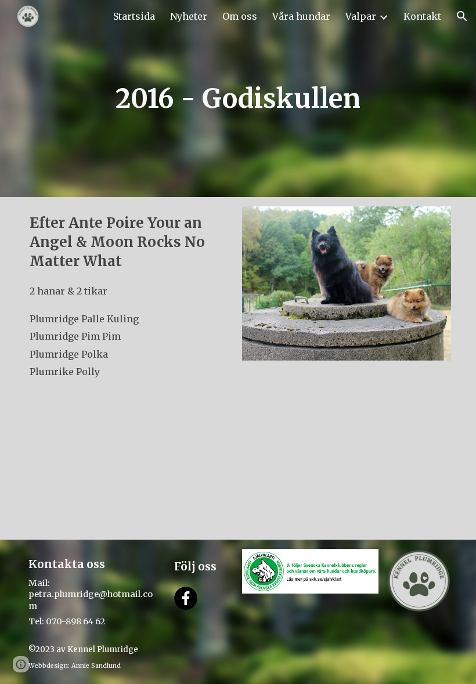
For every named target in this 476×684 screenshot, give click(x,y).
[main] (238, 98)
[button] (462, 16)
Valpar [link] (360, 16)
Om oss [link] (239, 16)
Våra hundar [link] (301, 16)
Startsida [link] (134, 16)
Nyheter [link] (188, 16)
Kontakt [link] (422, 16)
